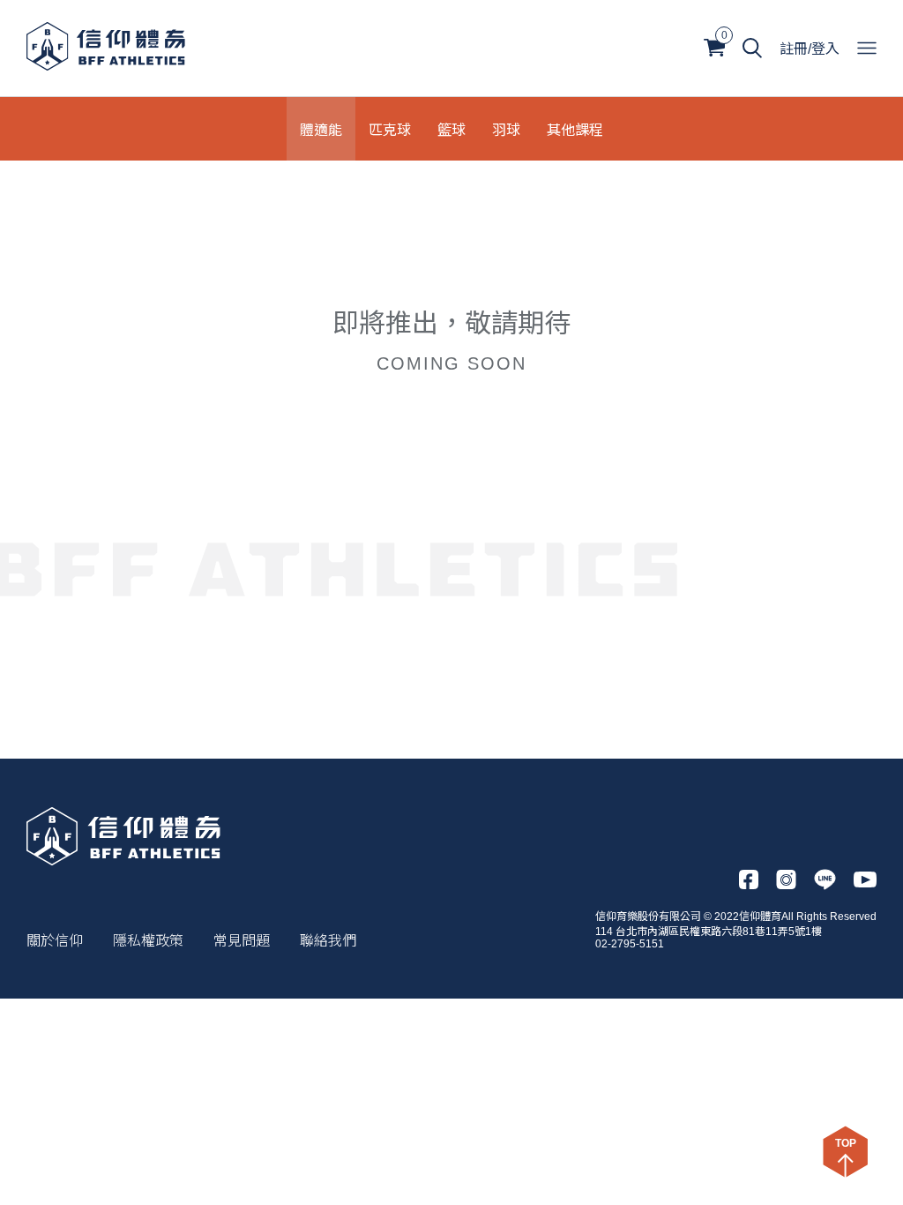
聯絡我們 (328, 940)
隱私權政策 (148, 940)
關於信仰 (54, 940)
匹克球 (390, 128)
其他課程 (575, 128)
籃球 (451, 128)
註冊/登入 (810, 48)
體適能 (321, 128)
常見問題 (241, 940)
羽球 (506, 128)
